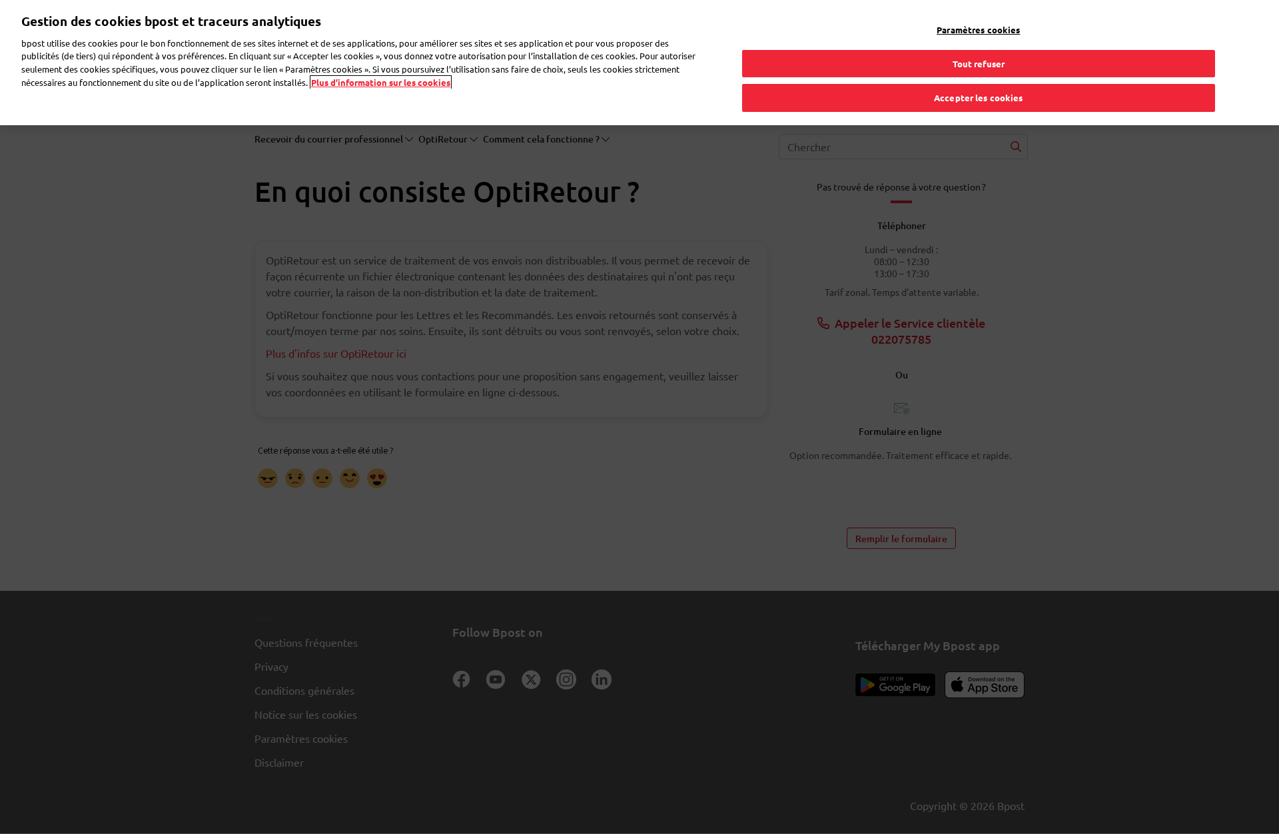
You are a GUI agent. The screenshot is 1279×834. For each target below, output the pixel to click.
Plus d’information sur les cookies (380, 82)
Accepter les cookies (978, 97)
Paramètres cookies (978, 29)
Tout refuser (979, 63)
